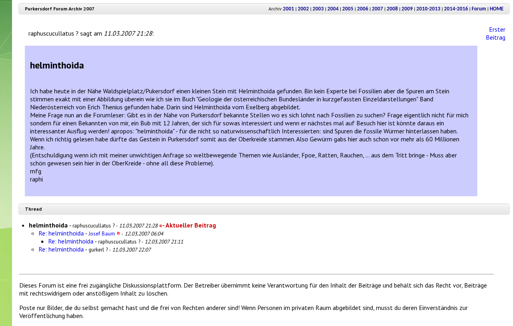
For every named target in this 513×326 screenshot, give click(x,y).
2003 (318, 9)
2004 (333, 9)
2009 (407, 9)
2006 (362, 9)
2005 (347, 9)
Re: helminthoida (61, 233)
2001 (288, 9)
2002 (303, 9)
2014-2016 (456, 9)
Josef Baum (104, 233)
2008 (392, 9)
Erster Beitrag (495, 33)
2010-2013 (428, 9)
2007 (377, 9)
